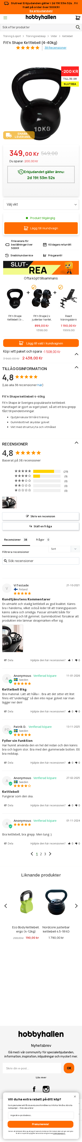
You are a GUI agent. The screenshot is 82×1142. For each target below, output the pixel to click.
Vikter (54, 36)
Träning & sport (12, 36)
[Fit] (9, 502)
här (39, 385)
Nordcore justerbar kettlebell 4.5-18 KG (56, 929)
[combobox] (41, 27)
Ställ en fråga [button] (43, 526)
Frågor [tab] (40, 539)
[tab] (41, 368)
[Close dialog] (75, 1096)
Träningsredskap (36, 36)
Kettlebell (67, 36)
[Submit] (77, 27)
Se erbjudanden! (41, 11)
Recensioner (15, 443)
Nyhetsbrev (41, 1045)
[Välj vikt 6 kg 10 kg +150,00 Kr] (41, 204)
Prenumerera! (40, 1124)
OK (69, 1068)
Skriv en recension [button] (42, 516)
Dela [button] (10, 660)
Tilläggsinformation (24, 368)
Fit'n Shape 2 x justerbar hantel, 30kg (42, 317)
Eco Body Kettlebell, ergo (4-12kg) (26, 929)
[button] (41, 343)
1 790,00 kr (56, 938)
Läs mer (41, 1077)
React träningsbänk (69, 317)
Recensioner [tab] (12, 539)
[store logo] (41, 17)
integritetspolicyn (59, 1133)
